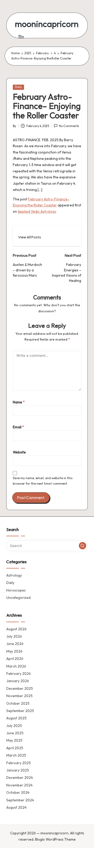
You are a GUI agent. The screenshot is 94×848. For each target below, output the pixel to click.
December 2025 (19, 688)
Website (19, 452)
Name (19, 402)
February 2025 (18, 763)
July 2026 (14, 636)
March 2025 (16, 755)
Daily (18, 87)
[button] (29, 237)
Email (18, 427)
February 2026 (18, 673)
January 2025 (17, 770)
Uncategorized (18, 597)
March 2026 (16, 666)
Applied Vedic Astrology (37, 211)
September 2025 (20, 710)
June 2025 (15, 733)
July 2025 (14, 725)
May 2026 (14, 651)
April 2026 (14, 658)
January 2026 (17, 681)
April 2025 (14, 748)
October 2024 (18, 792)
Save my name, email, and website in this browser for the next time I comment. (43, 480)
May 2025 (14, 740)
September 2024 (20, 800)
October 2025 (18, 703)
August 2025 (16, 718)
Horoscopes (16, 590)
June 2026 (15, 643)
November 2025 (19, 695)
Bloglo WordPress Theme (55, 839)
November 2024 (19, 785)
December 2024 (19, 777)
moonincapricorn (47, 24)
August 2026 (16, 629)
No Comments (69, 126)
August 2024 (16, 807)
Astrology (14, 575)
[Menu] (21, 36)
